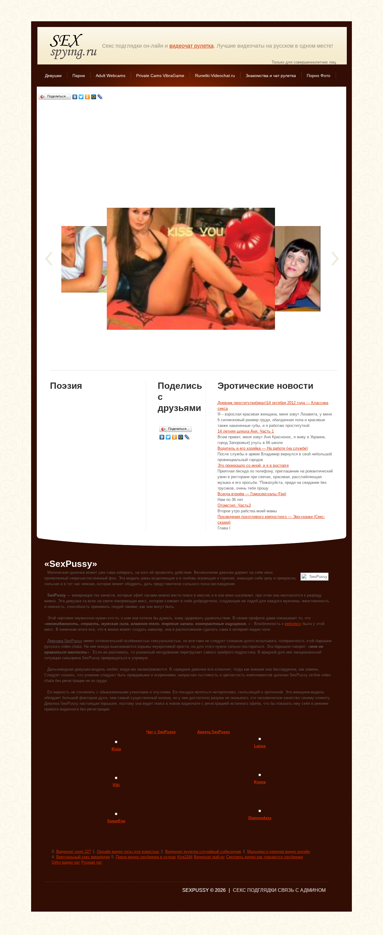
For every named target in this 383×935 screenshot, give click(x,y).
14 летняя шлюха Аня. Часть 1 (246, 431)
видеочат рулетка (191, 46)
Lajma (259, 746)
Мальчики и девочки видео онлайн (278, 851)
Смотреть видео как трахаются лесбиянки (264, 857)
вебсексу (293, 623)
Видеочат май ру (209, 857)
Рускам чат (91, 862)
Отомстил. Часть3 (234, 505)
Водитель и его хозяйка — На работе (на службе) (263, 448)
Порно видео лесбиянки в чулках (146, 857)
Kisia (116, 749)
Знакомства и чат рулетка (271, 75)
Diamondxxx (259, 818)
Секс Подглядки (73, 46)
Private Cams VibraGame (160, 75)
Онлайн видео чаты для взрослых (128, 851)
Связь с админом (302, 890)
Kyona (260, 782)
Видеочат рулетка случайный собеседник (203, 851)
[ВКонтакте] (75, 97)
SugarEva (116, 821)
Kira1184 (184, 857)
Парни (78, 75)
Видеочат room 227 (73, 851)
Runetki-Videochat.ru (215, 75)
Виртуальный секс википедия (83, 857)
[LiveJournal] (100, 97)
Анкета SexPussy (213, 732)
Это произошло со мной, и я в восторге (253, 465)
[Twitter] (81, 97)
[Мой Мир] (94, 97)
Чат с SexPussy (161, 732)
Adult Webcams (110, 75)
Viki (116, 785)
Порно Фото (318, 75)
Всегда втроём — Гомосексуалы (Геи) (252, 494)
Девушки (53, 75)
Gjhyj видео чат (66, 862)
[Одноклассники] (87, 97)
